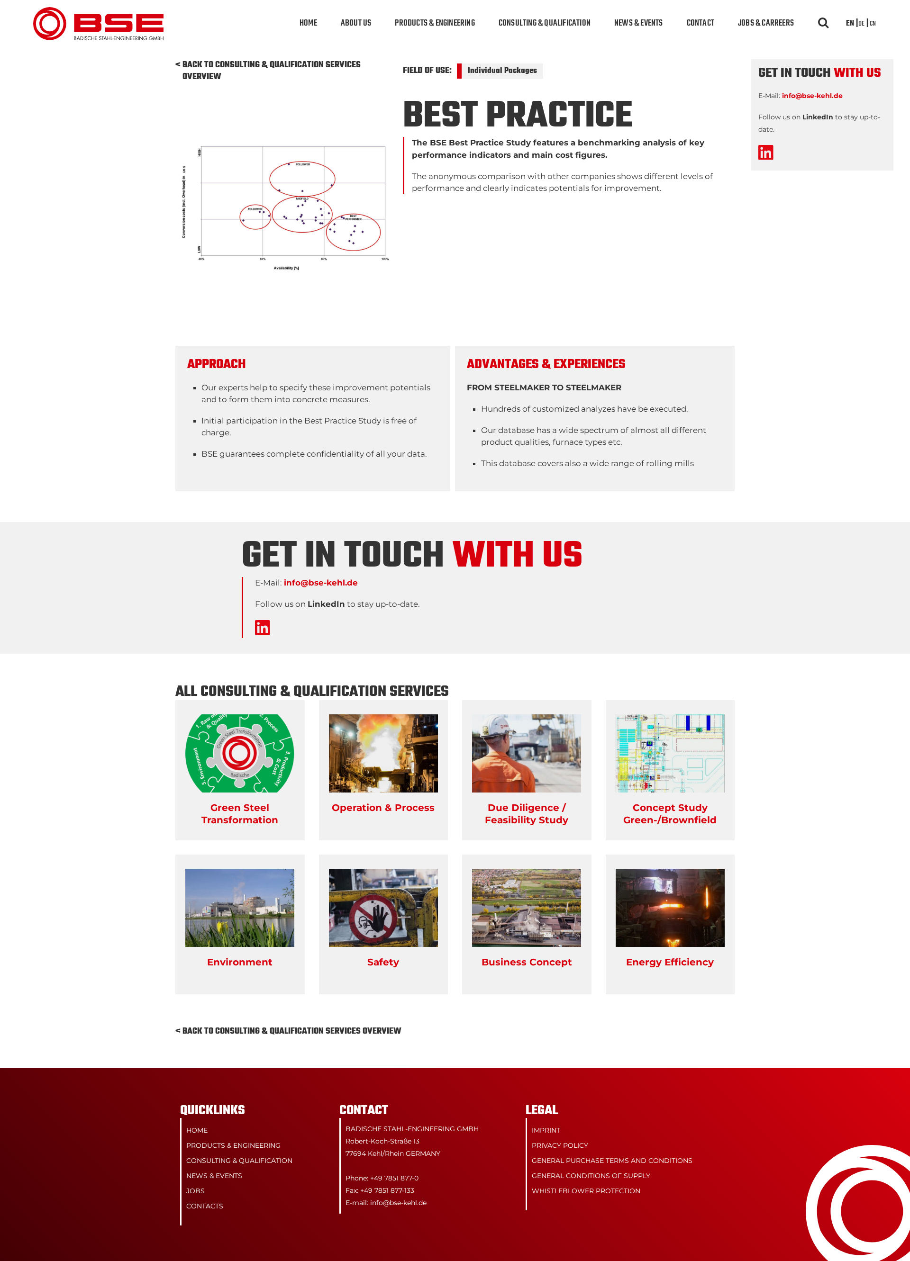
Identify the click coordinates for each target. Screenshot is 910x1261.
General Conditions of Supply (591, 1175)
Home (308, 23)
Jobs (195, 1191)
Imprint (546, 1130)
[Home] (98, 13)
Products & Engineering (434, 23)
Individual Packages (502, 71)
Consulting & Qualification (545, 23)
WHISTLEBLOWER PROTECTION (586, 1191)
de (861, 23)
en (850, 23)
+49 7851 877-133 (387, 1190)
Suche (822, 23)
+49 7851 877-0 (394, 1178)
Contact (700, 23)
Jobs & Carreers (766, 23)
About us (356, 23)
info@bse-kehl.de (321, 582)
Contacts (204, 1206)
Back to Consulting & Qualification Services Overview (271, 71)
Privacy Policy (560, 1145)
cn (873, 23)
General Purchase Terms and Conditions (612, 1160)
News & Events (638, 23)
